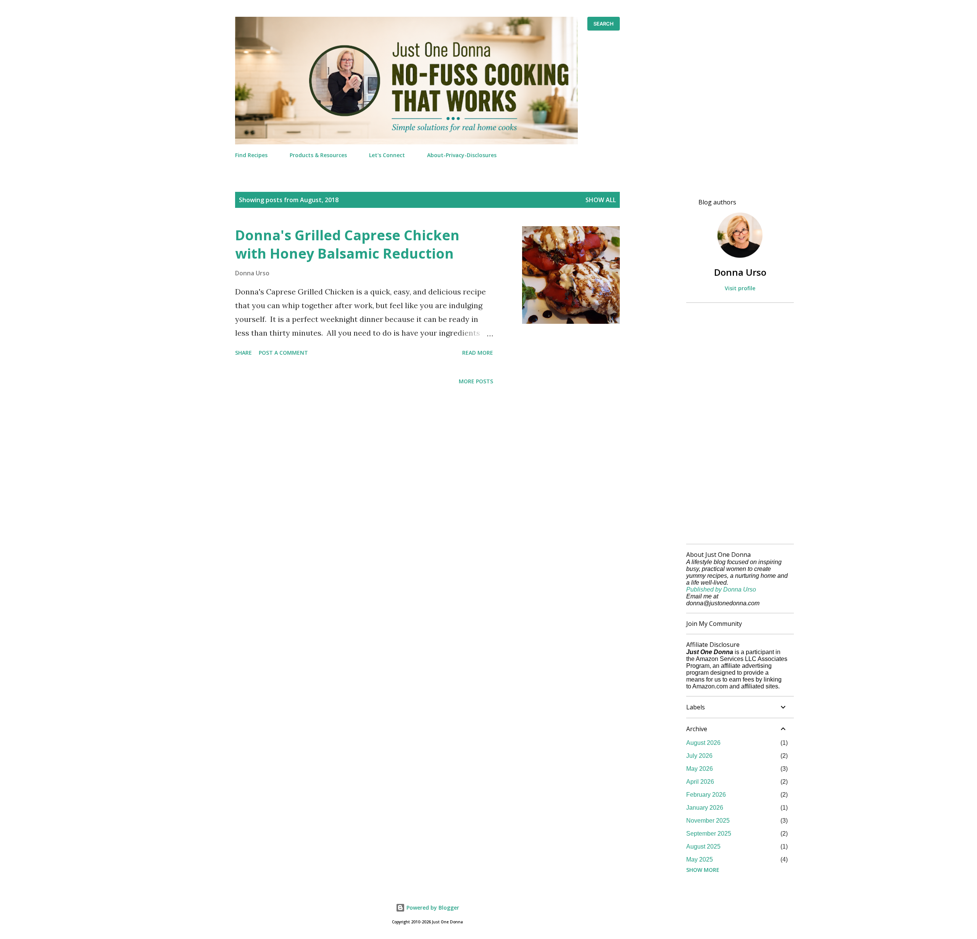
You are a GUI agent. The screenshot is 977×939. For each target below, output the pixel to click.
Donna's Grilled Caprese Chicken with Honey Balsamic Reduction (347, 244)
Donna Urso (740, 272)
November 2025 (708, 820)
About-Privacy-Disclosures (462, 155)
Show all (600, 200)
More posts (476, 381)
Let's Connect (387, 155)
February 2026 (706, 794)
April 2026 (700, 781)
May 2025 (699, 859)
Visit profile (740, 288)
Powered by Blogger (432, 907)
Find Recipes (251, 155)
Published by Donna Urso (721, 589)
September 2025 (708, 833)
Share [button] (243, 352)
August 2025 (703, 846)
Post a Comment (283, 352)
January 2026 (704, 807)
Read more (477, 352)
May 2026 (699, 768)
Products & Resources (318, 155)
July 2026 (699, 755)
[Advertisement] (737, 423)
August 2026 (703, 743)
